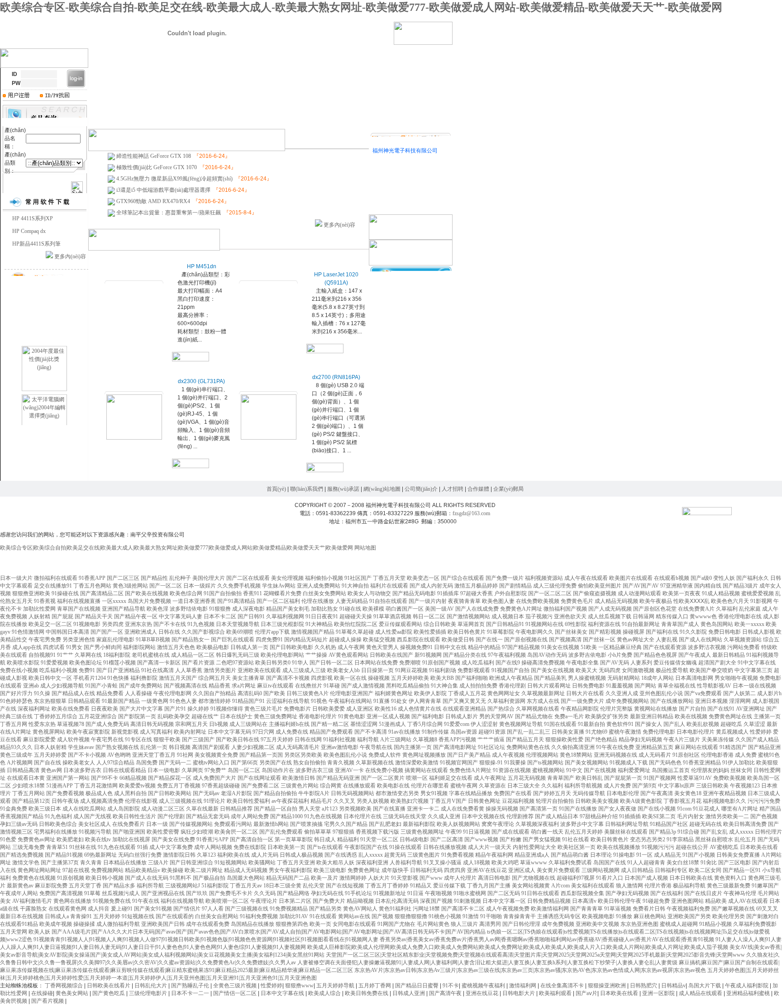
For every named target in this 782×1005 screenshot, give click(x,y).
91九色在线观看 (117, 847)
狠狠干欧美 (167, 739)
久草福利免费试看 (570, 862)
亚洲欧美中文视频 (597, 924)
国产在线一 (489, 639)
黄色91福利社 (395, 908)
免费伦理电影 (659, 732)
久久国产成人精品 (757, 739)
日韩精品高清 (23, 770)
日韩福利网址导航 (626, 824)
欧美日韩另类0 (273, 662)
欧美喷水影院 (23, 662)
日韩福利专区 (671, 870)
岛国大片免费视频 (149, 601)
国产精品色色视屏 (655, 655)
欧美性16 (385, 709)
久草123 (206, 855)
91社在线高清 (157, 670)
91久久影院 (693, 632)
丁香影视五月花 (682, 801)
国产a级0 (701, 578)
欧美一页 (320, 924)
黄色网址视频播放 (424, 755)
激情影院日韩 (179, 855)
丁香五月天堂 (389, 578)
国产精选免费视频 (21, 855)
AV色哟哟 (119, 755)
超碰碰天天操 (355, 616)
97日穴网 (263, 732)
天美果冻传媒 (717, 739)
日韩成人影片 (461, 716)
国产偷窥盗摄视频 (594, 593)
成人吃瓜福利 (478, 662)
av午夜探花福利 (290, 801)
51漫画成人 (392, 724)
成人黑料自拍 (130, 793)
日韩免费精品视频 (549, 901)
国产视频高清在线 (185, 686)
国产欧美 (274, 693)
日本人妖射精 (50, 747)
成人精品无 (667, 855)
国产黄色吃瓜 (109, 993)
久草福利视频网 (285, 616)
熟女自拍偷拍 (309, 762)
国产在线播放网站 (672, 701)
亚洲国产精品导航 (123, 609)
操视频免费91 (416, 647)
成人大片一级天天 (489, 847)
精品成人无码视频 (245, 870)
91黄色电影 (351, 716)
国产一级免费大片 (582, 701)
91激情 (471, 916)
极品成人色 (99, 793)
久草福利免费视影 (755, 924)
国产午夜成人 (694, 655)
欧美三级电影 (330, 870)
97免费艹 (215, 770)
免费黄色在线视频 (34, 878)
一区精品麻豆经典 (620, 647)
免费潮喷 (410, 662)
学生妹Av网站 (279, 586)
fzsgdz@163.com (471, 513)
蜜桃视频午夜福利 (484, 985)
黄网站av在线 (354, 916)
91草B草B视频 (153, 639)
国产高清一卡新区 (159, 662)
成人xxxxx (741, 832)
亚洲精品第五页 (654, 747)
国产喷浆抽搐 (306, 824)
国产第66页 (244, 762)
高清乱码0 (250, 693)
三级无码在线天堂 (404, 816)
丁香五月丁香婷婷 (387, 885)
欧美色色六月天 (730, 601)
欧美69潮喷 (239, 632)
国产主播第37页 (60, 862)
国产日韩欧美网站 (169, 793)
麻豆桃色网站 (650, 916)
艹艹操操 (316, 655)
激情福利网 (523, 985)
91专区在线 (138, 739)
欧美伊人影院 (430, 693)
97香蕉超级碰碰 (221, 785)
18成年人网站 (657, 678)
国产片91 (175, 709)
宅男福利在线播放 (55, 832)
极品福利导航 (689, 885)
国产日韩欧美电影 (291, 647)
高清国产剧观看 (211, 747)
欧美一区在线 (350, 678)
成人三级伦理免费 (555, 586)
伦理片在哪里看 (430, 785)
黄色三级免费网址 (275, 716)
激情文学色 (25, 862)
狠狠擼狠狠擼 (411, 916)
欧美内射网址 (190, 732)
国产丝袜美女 (571, 632)
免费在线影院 (250, 847)
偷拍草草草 (317, 832)
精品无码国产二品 (288, 878)
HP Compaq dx (29, 231)
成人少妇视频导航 (62, 686)
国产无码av (206, 793)
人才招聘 (453, 489)
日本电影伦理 (622, 793)
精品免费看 (110, 693)
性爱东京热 (42, 724)
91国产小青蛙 (101, 686)
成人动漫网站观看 (639, 593)
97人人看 (213, 908)
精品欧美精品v (142, 870)
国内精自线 (707, 586)
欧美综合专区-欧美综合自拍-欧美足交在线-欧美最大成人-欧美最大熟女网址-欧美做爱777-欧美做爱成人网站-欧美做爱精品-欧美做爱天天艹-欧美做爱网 (361, 7)
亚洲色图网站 (687, 901)
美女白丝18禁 (683, 862)
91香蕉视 (45, 601)
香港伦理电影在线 (740, 616)
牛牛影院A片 (313, 793)
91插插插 (630, 816)
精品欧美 (716, 901)
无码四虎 (609, 670)
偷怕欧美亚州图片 (599, 586)
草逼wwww (533, 862)
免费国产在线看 (513, 793)
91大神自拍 (355, 586)
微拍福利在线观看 (55, 578)
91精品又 (421, 885)
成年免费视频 (558, 924)
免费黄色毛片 (577, 601)
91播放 (624, 916)
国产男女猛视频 (542, 839)
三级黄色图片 (423, 855)
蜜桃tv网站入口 (211, 762)
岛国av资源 (463, 732)
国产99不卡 (104, 778)
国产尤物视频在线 (533, 878)
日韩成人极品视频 (301, 855)
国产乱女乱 (714, 832)
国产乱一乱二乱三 (528, 732)
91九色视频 (201, 624)
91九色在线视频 (323, 816)
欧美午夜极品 (655, 601)
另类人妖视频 (373, 801)
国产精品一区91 (742, 870)
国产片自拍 (692, 709)
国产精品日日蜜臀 (417, 985)
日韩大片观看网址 (549, 686)
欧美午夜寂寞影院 (88, 732)
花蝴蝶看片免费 (282, 593)
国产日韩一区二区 (331, 662)
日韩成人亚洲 (409, 993)
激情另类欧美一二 (727, 816)
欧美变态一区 (423, 578)
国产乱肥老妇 (385, 824)
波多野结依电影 (189, 609)
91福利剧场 (442, 670)
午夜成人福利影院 (747, 985)
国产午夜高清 (656, 793)
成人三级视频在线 (180, 801)
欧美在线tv (98, 839)
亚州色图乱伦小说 (661, 693)
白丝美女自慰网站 (216, 916)
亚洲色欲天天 (570, 616)
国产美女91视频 (153, 908)
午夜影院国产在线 (366, 847)
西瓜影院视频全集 (582, 893)
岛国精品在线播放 (252, 924)
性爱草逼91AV (694, 778)
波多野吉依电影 (587, 655)
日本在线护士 (236, 716)
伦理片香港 (658, 885)
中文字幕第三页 (753, 670)
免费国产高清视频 (61, 893)
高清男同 (490, 924)
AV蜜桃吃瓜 (724, 847)
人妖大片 (379, 878)
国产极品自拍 (209, 878)
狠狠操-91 (491, 762)
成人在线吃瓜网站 (84, 809)
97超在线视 (76, 870)
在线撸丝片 (308, 686)
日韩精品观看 (84, 701)
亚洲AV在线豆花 (487, 870)
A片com (560, 885)
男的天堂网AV (496, 716)
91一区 (644, 855)
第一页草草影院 (294, 839)
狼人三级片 (464, 924)
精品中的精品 (484, 647)
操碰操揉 (84, 924)
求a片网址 (244, 686)
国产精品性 (154, 578)
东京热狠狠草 (50, 701)
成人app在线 (27, 647)
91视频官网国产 (459, 762)
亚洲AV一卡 (349, 770)
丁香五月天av (246, 885)
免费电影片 (297, 709)
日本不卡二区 (220, 616)
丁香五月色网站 (92, 586)
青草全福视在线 (677, 686)
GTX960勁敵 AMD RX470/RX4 (153, 201)
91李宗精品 (680, 839)
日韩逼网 (643, 616)
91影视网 (761, 601)
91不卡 (451, 985)
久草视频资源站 (743, 639)
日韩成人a (57, 916)
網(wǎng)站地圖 (382, 489)
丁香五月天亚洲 (296, 862)
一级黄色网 (154, 701)
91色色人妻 (183, 701)
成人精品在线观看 (701, 993)
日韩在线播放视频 (445, 847)
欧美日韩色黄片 (467, 632)
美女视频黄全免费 (216, 755)
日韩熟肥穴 (644, 985)
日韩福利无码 (426, 870)
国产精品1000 (286, 816)
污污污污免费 (764, 801)
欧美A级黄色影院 (641, 801)
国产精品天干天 (94, 616)
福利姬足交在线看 (450, 778)
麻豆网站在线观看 (696, 747)
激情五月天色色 (176, 647)
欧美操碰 (172, 870)
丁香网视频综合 (64, 985)
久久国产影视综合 (203, 632)
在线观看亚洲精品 (464, 709)
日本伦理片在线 (362, 816)
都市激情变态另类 (397, 793)
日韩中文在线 (450, 647)
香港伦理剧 (512, 686)
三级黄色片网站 (300, 785)
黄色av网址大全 (635, 639)
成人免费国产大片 (214, 778)
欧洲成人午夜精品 (511, 678)
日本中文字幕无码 (229, 732)
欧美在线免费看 (71, 709)
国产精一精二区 (330, 724)
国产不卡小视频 (87, 755)
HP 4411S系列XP (32, 218)
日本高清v (584, 901)
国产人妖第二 (739, 693)
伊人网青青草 (425, 701)
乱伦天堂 (313, 885)
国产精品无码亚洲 (338, 778)
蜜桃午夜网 (463, 785)
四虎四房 (455, 870)
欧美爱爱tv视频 (137, 785)
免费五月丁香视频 (178, 785)
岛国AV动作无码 (547, 655)
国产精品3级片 (740, 586)
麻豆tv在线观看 (275, 686)
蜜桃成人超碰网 (679, 924)
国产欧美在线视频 (146, 593)
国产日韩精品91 (505, 624)
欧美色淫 (157, 609)
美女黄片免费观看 (558, 870)
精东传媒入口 (672, 616)
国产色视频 (763, 816)
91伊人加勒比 (738, 762)
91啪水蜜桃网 (469, 893)
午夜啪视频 (438, 893)
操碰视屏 (633, 632)
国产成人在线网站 (700, 639)
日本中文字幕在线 (283, 993)
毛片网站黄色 (433, 924)
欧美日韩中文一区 (50, 678)
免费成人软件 (384, 755)
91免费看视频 (457, 855)
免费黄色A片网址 (521, 609)
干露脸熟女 (33, 908)
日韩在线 (169, 632)
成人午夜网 (351, 647)
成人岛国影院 (123, 809)
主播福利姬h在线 (289, 724)
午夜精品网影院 (580, 709)
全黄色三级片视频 (235, 985)
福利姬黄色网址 (394, 693)
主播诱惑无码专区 (559, 916)
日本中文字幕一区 (504, 901)
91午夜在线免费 (615, 747)
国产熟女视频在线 (117, 747)
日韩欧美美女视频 (597, 801)
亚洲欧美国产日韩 (163, 924)
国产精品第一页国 (261, 755)
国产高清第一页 (539, 809)
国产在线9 (508, 662)
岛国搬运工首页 (671, 770)
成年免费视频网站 (627, 701)
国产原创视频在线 (526, 639)
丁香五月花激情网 (96, 785)
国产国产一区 (107, 632)
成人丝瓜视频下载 (609, 616)
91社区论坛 (491, 747)
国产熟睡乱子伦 (190, 985)
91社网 (185, 755)
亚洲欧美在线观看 (259, 670)
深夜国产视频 (436, 901)
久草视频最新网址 (543, 693)
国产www (431, 878)
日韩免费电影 (588, 686)
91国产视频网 (660, 778)
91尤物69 (596, 732)
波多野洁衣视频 (707, 647)
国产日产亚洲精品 (118, 670)
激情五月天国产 (178, 678)
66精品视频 (133, 778)
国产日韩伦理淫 (521, 924)
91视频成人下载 (629, 762)
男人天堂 (309, 809)
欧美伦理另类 (728, 916)
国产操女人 (648, 724)
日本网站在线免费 (376, 662)
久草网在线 (88, 655)
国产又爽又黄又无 (464, 701)
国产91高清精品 (236, 601)
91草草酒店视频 (392, 616)
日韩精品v (673, 985)
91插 (142, 847)
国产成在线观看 (510, 832)
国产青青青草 (586, 908)
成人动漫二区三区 (163, 809)
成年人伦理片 (460, 878)
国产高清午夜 (446, 993)
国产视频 (382, 916)
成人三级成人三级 (304, 670)
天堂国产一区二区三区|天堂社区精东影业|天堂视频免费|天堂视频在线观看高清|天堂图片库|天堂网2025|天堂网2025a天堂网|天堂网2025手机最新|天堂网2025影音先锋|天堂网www (535, 955)
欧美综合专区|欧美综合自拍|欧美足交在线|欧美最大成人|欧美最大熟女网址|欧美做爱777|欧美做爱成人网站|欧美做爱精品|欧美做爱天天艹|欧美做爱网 (176, 548)
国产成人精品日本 (556, 816)
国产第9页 (644, 785)
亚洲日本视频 (711, 701)
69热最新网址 (100, 855)
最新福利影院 (419, 824)
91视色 (319, 701)
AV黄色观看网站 (348, 655)
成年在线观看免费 (207, 924)
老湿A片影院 (236, 793)
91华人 (300, 662)
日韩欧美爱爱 (328, 709)
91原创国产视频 (441, 662)
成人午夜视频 (508, 755)
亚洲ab (31, 686)
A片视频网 (20, 762)
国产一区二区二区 (550, 593)
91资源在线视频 (512, 770)
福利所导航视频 (583, 785)
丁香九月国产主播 (488, 885)
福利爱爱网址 (634, 770)
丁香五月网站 (28, 793)
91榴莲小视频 (119, 662)
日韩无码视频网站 (352, 793)
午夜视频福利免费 (688, 908)
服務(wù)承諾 (343, 489)
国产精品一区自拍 (275, 809)
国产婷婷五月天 (552, 793)
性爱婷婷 (761, 732)
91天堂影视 (404, 878)
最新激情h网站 (271, 824)
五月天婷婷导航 (336, 985)
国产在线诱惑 (340, 855)
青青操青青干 (519, 916)
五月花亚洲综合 (98, 716)
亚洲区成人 (521, 870)
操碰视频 (379, 678)
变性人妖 (724, 578)
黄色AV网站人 (360, 908)
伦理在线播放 (317, 601)
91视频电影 (86, 624)
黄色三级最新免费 (728, 885)
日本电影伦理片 (696, 732)
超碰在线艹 (205, 716)
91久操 (42, 693)
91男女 (74, 647)
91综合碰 (688, 832)
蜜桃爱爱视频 (757, 593)
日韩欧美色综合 (58, 824)
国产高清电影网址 (455, 747)
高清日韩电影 (494, 878)
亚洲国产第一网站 (68, 778)
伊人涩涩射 (484, 724)
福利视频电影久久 (724, 801)
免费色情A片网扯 (470, 770)
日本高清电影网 (694, 678)
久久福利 (552, 785)
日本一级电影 (164, 770)
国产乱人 (674, 724)
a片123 (330, 809)
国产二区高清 (446, 839)
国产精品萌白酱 (570, 855)
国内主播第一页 (413, 747)
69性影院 (575, 624)
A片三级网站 (395, 739)
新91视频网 (428, 655)
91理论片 (214, 801)
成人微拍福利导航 (118, 924)
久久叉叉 (344, 801)
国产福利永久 (752, 578)
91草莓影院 (500, 632)
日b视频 (218, 724)
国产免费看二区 (260, 785)
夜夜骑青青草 (464, 601)
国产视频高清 (565, 639)
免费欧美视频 (729, 778)
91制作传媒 (435, 732)
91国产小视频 (698, 855)
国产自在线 (47, 762)
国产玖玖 (197, 893)
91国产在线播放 (578, 809)
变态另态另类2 (647, 839)
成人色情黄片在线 (419, 709)
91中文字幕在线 (757, 662)
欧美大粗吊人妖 (335, 862)
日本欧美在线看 (759, 847)
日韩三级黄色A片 (307, 693)
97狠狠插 (343, 832)
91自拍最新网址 (641, 624)
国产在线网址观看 (259, 778)
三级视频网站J (182, 885)
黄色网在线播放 (72, 901)
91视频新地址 (389, 893)
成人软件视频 (73, 739)
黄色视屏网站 (49, 732)
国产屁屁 (62, 616)
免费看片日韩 (649, 908)
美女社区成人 (94, 824)
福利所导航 (150, 885)
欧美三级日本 (45, 809)
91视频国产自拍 (510, 670)
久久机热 (325, 647)
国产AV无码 (614, 662)
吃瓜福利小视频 (58, 670)
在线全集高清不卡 (562, 985)
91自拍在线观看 (388, 601)
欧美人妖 (39, 932)
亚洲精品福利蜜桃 (748, 993)
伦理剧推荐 (520, 816)
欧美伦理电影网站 (282, 655)
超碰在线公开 (692, 847)
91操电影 (624, 855)
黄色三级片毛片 (263, 709)
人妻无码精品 (351, 601)
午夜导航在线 (376, 747)
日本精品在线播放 (125, 862)
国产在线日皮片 (703, 893)
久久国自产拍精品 (214, 693)
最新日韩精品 (728, 655)
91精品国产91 (248, 701)
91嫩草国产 (765, 885)
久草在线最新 (202, 809)
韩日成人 (325, 839)
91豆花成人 (706, 809)
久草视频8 (425, 739)
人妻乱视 (666, 639)
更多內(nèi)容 (70, 256)
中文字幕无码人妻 (180, 616)
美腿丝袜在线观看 (626, 832)
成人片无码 (264, 855)
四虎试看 (54, 647)
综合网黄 (331, 785)
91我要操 (515, 762)
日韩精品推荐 (236, 809)
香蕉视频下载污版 (377, 832)
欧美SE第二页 (659, 816)
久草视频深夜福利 (537, 824)
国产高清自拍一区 (251, 839)
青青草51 (57, 847)
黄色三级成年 (16, 755)
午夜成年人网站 (19, 893)
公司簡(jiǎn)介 (421, 489)
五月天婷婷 (106, 916)
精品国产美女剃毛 (288, 609)
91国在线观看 (560, 724)
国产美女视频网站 (586, 762)
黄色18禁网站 (576, 755)
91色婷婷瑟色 (16, 701)
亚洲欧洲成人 (140, 632)
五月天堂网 (13, 932)
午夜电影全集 (582, 662)
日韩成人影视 (758, 632)
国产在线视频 (600, 770)
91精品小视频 (715, 924)
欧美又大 (586, 670)
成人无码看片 (655, 755)
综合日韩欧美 (440, 624)
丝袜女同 (741, 770)
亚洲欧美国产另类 (689, 916)
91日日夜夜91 (321, 616)
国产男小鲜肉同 (103, 647)
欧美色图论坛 (85, 662)
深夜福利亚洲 (372, 862)
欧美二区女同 (705, 870)
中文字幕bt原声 (676, 785)
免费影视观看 (474, 670)
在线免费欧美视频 (537, 601)
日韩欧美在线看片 (109, 985)
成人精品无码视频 (616, 601)
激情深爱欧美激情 (417, 762)
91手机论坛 (358, 893)
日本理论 (601, 855)
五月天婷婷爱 (50, 755)
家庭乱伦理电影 (115, 639)
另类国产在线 (275, 762)
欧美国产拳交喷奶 (711, 670)
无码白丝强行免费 (140, 855)
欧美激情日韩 (298, 778)
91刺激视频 (467, 901)
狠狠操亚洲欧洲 (607, 985)
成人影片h (769, 693)
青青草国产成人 (680, 624)
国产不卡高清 (370, 732)
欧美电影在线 (393, 785)
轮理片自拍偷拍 (555, 801)
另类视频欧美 (355, 809)
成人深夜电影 (248, 609)
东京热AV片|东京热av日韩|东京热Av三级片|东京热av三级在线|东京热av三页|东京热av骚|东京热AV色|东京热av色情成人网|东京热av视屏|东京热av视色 (530, 970)
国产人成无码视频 (610, 609)
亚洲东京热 (138, 624)
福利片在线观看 (389, 586)
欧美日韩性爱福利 (248, 801)
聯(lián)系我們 (306, 489)
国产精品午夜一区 (135, 616)
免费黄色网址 (364, 870)
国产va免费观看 (703, 693)
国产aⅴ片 (586, 993)
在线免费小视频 (384, 770)
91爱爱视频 (54, 662)
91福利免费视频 (259, 916)
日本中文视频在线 (483, 816)
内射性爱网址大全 (534, 847)
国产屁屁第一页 (623, 778)
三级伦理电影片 (148, 993)
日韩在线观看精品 (124, 770)
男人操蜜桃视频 (587, 678)
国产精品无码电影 (414, 593)
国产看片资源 (198, 662)
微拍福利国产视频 (565, 609)
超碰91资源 (491, 732)
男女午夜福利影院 (290, 870)
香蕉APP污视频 (457, 739)
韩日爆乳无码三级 (237, 655)
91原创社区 (686, 755)
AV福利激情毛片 (32, 901)
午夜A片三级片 (681, 739)
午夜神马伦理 (740, 893)
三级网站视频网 (601, 870)
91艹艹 (65, 655)
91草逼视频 (617, 908)
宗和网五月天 (191, 724)
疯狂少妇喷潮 (197, 832)
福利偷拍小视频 (324, 578)
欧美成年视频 (55, 924)
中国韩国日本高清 (67, 632)
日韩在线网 (308, 739)
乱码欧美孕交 (173, 716)
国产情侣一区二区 (235, 993)
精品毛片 (321, 801)
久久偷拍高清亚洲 (573, 747)
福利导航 (368, 739)
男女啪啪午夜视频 (736, 678)
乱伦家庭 (750, 609)
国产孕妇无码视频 (627, 893)
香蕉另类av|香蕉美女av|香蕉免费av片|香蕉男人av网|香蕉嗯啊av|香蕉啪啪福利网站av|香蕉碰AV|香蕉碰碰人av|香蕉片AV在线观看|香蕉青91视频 (547, 939)
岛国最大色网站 (246, 878)
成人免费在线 (292, 732)
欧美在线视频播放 (618, 847)
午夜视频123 (745, 785)
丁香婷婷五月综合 (55, 716)
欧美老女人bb (343, 670)
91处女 (399, 701)
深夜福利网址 (34, 709)
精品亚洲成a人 (532, 855)
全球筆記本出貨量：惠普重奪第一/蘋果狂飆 (168, 212)
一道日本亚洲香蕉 (194, 601)
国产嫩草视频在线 (733, 908)
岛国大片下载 (705, 985)
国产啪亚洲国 (129, 832)
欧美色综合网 (186, 593)
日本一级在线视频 (754, 686)
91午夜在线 (145, 901)
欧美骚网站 (262, 862)
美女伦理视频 (287, 578)
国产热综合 (501, 709)
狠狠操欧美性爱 (564, 739)
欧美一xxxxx (749, 624)
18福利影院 (116, 655)
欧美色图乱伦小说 (345, 755)
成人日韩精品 (637, 870)
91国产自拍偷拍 (223, 593)
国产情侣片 (186, 908)
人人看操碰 (138, 693)
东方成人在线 (543, 701)
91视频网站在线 (544, 624)
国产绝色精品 (601, 739)
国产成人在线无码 (146, 878)
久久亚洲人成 (622, 693)
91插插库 (448, 593)
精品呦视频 (360, 901)
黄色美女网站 (73, 993)
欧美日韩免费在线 (367, 993)
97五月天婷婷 (277, 739)
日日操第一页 (377, 670)
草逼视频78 (70, 724)
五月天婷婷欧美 (410, 678)
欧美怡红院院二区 (355, 624)
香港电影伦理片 (318, 716)
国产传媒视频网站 (191, 824)
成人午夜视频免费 (507, 908)
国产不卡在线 (169, 624)
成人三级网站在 (248, 724)
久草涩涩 (754, 724)
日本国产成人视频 (646, 878)
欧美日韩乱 (589, 778)
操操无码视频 (502, 809)
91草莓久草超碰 (355, 632)
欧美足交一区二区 (50, 624)
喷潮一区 (417, 778)
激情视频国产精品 (312, 632)
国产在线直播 (389, 809)
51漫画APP (59, 785)
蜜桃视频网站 (548, 770)
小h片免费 (620, 655)
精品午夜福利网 (494, 855)
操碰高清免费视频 (543, 662)
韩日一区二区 (429, 616)
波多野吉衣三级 (315, 770)
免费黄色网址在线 (730, 716)
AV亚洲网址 (750, 709)
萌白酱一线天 (547, 832)
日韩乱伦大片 (151, 985)
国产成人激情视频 (363, 686)
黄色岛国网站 (717, 624)
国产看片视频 (48, 1001)
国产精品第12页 (31, 801)
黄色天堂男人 (382, 647)
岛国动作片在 (278, 770)
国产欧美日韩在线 (237, 739)
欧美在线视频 (691, 716)
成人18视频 (476, 862)
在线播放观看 (359, 785)
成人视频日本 (507, 616)
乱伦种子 (180, 578)
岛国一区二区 (244, 770)
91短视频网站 (231, 862)
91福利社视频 (339, 739)
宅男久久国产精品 (345, 824)
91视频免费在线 (112, 901)
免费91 (87, 670)
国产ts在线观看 (325, 847)
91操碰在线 (65, 593)
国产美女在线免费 (173, 839)
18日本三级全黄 (282, 885)
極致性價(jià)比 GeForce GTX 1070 (156, 167)
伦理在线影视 (141, 801)
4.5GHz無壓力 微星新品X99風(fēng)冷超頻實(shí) (174, 178)
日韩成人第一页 (249, 647)
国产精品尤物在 (534, 716)
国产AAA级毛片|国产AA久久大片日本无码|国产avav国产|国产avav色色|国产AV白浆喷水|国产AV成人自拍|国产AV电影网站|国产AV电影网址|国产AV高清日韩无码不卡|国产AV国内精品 (269, 932)
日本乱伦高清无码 (397, 901)
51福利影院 (215, 885)
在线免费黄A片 (696, 609)
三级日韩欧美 (712, 785)
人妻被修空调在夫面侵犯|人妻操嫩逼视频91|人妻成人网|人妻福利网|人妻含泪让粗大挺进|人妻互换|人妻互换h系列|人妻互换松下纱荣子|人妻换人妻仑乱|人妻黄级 (487, 962)
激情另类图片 (220, 670)
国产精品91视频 (64, 855)
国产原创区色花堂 (655, 609)
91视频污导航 (95, 832)
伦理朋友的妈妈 (710, 770)
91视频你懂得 (226, 709)
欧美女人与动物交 (369, 593)
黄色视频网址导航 (521, 724)
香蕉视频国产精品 (21, 816)
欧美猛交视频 (379, 639)
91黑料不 (180, 878)
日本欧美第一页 (286, 847)
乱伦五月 (745, 839)
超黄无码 (395, 855)
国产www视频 (481, 839)
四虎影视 (322, 678)
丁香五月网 (13, 724)
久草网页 (192, 770)
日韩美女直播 (568, 732)
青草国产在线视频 (78, 609)
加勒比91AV (293, 916)
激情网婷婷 (353, 878)
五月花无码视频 (527, 778)
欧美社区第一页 (577, 847)
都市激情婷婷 (214, 701)
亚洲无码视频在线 (615, 755)
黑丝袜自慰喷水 (714, 839)
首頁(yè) (276, 489)
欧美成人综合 (325, 993)
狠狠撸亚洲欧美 (31, 593)
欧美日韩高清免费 (745, 824)
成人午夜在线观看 (586, 578)
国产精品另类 (325, 908)
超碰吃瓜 (731, 724)
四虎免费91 (269, 639)
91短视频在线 (138, 916)
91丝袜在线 (82, 847)
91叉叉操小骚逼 (443, 862)
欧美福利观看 (556, 993)
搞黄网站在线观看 (426, 770)
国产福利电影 (427, 716)
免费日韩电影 (724, 632)
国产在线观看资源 (665, 647)
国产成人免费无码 (107, 724)
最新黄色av (20, 885)
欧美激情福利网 (550, 908)
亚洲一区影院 (659, 993)
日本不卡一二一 (190, 993)
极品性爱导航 (672, 670)
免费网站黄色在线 (528, 747)
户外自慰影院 (510, 593)
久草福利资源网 (506, 701)
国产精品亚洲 (764, 747)
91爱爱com (456, 724)
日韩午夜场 (65, 801)
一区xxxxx (114, 601)
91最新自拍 (591, 724)
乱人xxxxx (370, 855)
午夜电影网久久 (534, 632)
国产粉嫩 (510, 839)
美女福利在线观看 (593, 885)
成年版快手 (395, 870)
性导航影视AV (714, 686)
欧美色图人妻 (498, 601)
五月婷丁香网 (375, 985)
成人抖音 (99, 908)
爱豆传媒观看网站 (400, 624)
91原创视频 (70, 878)
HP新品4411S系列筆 (36, 244)
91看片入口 (609, 878)
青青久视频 (340, 762)
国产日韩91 (251, 616)
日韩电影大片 (519, 993)
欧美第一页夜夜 (682, 593)
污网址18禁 (426, 908)
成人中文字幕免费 (171, 847)
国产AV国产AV (641, 586)
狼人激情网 (629, 885)
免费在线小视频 (19, 670)
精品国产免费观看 (331, 732)
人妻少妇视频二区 (253, 747)
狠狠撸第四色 (292, 924)
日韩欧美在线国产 (391, 655)
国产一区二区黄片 (383, 778)
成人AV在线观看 (748, 901)
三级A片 (158, 862)
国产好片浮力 (16, 693)
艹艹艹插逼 (491, 739)
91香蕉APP (92, 578)
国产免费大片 (329, 901)
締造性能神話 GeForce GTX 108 (153, 156)
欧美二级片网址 (204, 870)
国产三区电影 (734, 862)
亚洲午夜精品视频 (724, 793)
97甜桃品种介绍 (599, 816)
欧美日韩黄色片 (610, 839)
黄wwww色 (703, 616)
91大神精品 (319, 624)
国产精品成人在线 (73, 693)
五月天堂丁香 (85, 885)
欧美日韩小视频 (105, 878)
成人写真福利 (156, 732)
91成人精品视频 (721, 593)
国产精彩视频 (605, 632)
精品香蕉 (219, 686)
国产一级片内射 (428, 601)
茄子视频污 (539, 616)
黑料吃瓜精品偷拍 (407, 686)
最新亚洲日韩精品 (651, 716)
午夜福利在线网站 (350, 701)
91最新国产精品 (121, 701)
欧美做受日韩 (458, 639)
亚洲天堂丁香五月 (154, 755)
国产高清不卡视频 (288, 678)
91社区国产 (358, 578)
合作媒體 (478, 489)
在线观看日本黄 (26, 778)
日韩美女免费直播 (738, 855)
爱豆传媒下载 (449, 885)
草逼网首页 (471, 624)
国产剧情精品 (515, 586)
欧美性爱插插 (430, 632)
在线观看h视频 (671, 578)
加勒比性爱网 (39, 609)
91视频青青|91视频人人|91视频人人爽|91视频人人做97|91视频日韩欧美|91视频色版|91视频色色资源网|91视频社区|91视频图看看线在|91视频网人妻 (205, 939)
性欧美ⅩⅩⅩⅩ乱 (691, 601)
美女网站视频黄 (531, 885)
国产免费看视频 (65, 793)
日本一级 (157, 824)
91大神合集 (444, 686)
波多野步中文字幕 (582, 824)
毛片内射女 (690, 816)
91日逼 (415, 893)
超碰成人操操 (345, 639)
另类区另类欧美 (303, 755)
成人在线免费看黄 (462, 809)
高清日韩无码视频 (152, 724)
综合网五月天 (214, 678)
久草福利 (727, 609)
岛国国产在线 (609, 862)
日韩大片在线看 (585, 693)
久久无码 (265, 893)
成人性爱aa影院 (393, 632)
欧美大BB (442, 678)
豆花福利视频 (518, 801)
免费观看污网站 (233, 824)
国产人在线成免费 (477, 609)
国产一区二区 (165, 586)
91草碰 (332, 686)
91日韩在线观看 (540, 893)
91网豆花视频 (411, 670)
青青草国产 (560, 778)
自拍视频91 (42, 655)
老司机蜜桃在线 (151, 655)
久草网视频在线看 (537, 709)
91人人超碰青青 (646, 862)
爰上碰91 (122, 908)
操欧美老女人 (78, 762)
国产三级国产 (198, 739)
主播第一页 (767, 716)
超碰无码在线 (705, 824)
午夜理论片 (263, 901)
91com (684, 809)
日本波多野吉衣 (82, 770)
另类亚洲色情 (78, 639)
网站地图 (365, 548)
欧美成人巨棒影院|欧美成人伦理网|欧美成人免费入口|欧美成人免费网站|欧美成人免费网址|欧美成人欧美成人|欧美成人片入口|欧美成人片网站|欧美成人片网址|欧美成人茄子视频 (517, 947)
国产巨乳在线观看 (232, 639)
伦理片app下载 (272, 632)
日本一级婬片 (199, 586)
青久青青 (91, 862)
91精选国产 (733, 747)
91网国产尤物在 (396, 924)
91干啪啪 (491, 916)
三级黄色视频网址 (422, 832)
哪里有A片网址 (739, 809)
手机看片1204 (89, 678)
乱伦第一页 (153, 747)
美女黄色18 (687, 793)
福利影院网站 (139, 647)
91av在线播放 (404, 732)
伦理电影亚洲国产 (351, 693)
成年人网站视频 (213, 847)
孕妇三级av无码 (19, 824)
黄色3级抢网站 (130, 586)
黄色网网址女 (503, 693)
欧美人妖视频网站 (458, 824)
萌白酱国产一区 (405, 609)
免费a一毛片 (569, 716)
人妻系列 (641, 662)
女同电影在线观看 (354, 924)
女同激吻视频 (638, 670)
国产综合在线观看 (462, 578)
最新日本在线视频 (21, 916)
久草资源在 (492, 785)
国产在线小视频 (657, 809)
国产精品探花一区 (169, 778)
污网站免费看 (743, 647)
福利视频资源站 (544, 578)
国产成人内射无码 (431, 586)
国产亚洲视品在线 (163, 893)
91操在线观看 (405, 847)
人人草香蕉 (188, 670)
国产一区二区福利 (278, 601)
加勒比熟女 (324, 609)
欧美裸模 (373, 609)
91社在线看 (575, 839)
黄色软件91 (620, 724)
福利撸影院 (143, 678)
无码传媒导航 (588, 793)
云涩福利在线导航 (288, 701)
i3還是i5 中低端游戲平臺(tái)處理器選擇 (163, 190)
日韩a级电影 (414, 839)
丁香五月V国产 (448, 801)
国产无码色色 (665, 762)
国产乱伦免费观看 (281, 832)
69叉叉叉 (767, 908)
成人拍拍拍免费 (478, 686)
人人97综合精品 (115, 762)
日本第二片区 (295, 901)
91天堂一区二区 (379, 839)
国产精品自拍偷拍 (275, 793)
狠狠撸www (299, 985)
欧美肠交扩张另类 (607, 716)
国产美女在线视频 (552, 670)
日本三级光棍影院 (282, 624)
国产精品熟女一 (191, 639)
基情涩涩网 (363, 724)
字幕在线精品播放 (470, 793)
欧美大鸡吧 (505, 862)
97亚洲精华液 (676, 586)
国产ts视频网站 (545, 762)
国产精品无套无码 (207, 816)
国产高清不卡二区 (463, 908)
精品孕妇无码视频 (640, 739)
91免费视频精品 (289, 908)
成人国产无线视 (92, 816)
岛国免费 (146, 762)
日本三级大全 (523, 785)
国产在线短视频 (345, 885)
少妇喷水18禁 (28, 785)
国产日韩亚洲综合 (191, 862)
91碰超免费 (656, 901)
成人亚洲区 (359, 709)
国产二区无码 (503, 893)
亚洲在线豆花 (483, 993)
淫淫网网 (740, 701)
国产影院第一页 (137, 716)
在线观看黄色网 (67, 908)
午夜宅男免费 (45, 639)
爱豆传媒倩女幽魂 (675, 662)
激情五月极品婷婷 (476, 586)
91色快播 (118, 678)
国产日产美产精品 (469, 755)
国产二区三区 (123, 578)
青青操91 (81, 916)
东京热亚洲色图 (639, 924)
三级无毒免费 (28, 847)
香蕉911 (252, 593)
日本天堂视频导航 (237, 624)
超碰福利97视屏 (576, 878)
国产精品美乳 (550, 678)
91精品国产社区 (669, 824)
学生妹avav (81, 747)
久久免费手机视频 (239, 586)
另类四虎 (113, 624)
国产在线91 (720, 709)
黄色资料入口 (730, 878)
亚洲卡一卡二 (423, 809)
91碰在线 (350, 609)
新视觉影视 (124, 732)
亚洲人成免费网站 (318, 586)
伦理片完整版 (616, 709)
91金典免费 (13, 809)
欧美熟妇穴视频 (410, 801)
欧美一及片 (324, 878)
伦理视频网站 (542, 755)
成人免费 (746, 755)
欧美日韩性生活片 (134, 816)
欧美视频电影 (598, 916)
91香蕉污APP (212, 839)
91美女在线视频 (560, 647)
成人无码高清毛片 (297, 747)
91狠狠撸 (220, 609)
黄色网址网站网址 (39, 870)
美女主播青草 (248, 678)
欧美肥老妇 (70, 839)
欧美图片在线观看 (631, 578)
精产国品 (770, 809)
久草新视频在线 (375, 762)
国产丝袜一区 (599, 639)
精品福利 (348, 839)
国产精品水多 (119, 885)
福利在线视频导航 (182, 901)
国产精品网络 (293, 893)
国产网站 (645, 686)
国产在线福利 (666, 893)
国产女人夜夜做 (617, 809)
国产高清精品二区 (102, 593)
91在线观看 (323, 916)
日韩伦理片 (768, 832)
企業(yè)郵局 (508, 489)
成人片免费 (617, 785)
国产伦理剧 (171, 816)
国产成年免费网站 (140, 686)
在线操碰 (42, 993)
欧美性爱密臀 (163, 832)
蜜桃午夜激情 (625, 732)
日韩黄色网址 (484, 801)
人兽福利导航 (406, 862)
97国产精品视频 (521, 647)
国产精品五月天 (525, 739)
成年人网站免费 (250, 816)
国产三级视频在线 (246, 908)
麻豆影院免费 (51, 885)
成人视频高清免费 (102, 801)
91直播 (381, 701)
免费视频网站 (107, 870)
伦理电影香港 (717, 755)
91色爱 (8, 839)
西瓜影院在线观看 (418, 639)
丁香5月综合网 (425, 724)
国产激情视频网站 (468, 616)
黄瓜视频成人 (732, 732)
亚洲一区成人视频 (388, 716)
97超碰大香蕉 (476, 593)
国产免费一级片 (505, 578)
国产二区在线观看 (248, 578)
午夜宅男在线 (107, 739)
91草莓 (92, 893)
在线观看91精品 (19, 924)
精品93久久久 (16, 747)
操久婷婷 (198, 709)
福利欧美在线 (233, 855)
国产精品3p (662, 832)
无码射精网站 (623, 678)
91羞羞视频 (619, 686)
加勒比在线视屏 (131, 839)
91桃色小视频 (445, 916)
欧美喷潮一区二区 (227, 901)
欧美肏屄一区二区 (236, 832)
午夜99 (453, 832)
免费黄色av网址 (36, 839)
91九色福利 (58, 816)
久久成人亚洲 (444, 816)
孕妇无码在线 (327, 893)
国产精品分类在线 (464, 655)
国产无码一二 (175, 762)
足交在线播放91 (53, 586)
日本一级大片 (16, 578)
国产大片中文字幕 (141, 709)
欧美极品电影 (212, 647)
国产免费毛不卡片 (231, 893)
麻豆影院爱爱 (39, 739)
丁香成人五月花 (467, 693)
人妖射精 (39, 616)
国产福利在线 (662, 632)
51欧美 (589, 647)
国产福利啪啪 (471, 678)
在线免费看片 (128, 824)
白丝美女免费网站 (324, 593)
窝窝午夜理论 (498, 824)
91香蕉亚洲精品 (702, 762)
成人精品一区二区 (193, 655)
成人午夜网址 (490, 778)
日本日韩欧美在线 (691, 878)
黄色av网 (51, 770)
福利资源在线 (604, 624)
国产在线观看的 (175, 916)
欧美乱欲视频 (703, 724)
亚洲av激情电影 (339, 747)
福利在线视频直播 (78, 601)
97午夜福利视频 (507, 655)
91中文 (574, 770)
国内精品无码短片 (306, 639)
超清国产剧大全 (717, 662)
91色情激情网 (28, 632)
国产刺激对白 (762, 916)
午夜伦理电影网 (172, 693)
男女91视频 (434, 793)
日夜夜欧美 (104, 709)
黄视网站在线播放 (655, 709)
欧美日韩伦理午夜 (619, 901)
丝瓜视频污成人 (121, 893)
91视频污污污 (658, 847)
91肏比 (709, 862)
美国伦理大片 (208, 578)
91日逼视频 (476, 832)
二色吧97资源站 (235, 662)
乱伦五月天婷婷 (584, 832)
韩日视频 (180, 747)
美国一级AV (439, 609)
